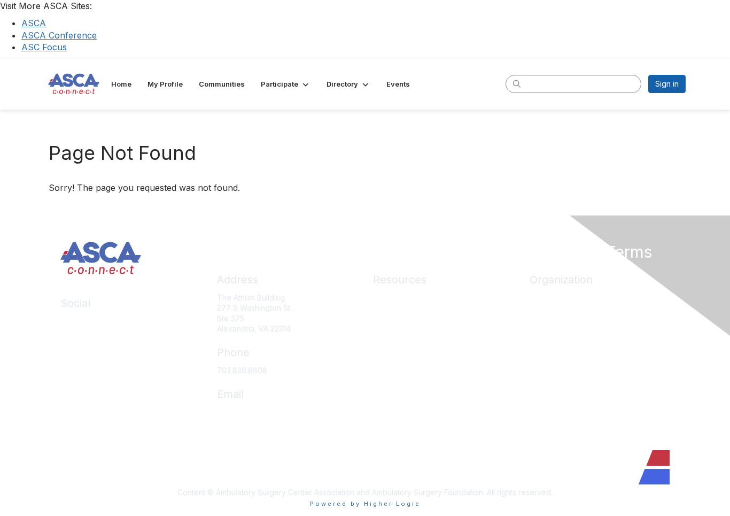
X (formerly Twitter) (94, 352)
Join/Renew (551, 313)
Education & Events (406, 329)
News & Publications (408, 376)
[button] (286, 84)
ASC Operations (401, 313)
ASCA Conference (59, 35)
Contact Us (549, 376)
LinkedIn (75, 321)
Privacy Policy (398, 408)
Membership (395, 344)
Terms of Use (397, 423)
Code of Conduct (403, 392)
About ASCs (394, 360)
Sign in (667, 83)
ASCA (33, 23)
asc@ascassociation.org (259, 412)
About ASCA (551, 297)
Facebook (78, 337)
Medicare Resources (410, 297)
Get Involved (552, 344)
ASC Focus (44, 47)
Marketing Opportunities (572, 360)
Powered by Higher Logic (365, 503)
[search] (517, 83)
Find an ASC (551, 329)
